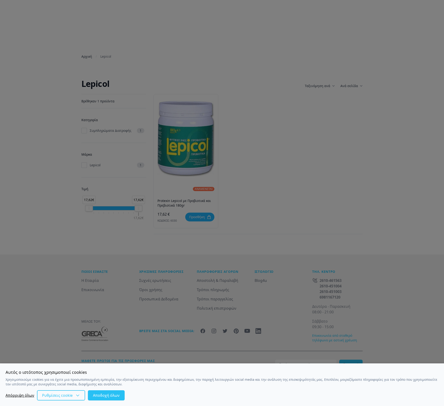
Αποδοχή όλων (106, 395)
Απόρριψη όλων (20, 395)
